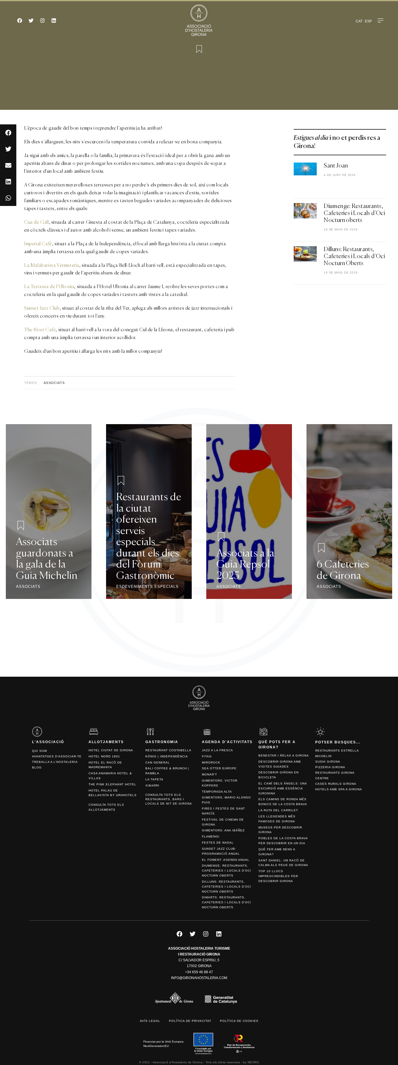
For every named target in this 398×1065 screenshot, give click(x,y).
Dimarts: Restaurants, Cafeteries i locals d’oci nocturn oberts (226, 902)
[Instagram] (42, 20)
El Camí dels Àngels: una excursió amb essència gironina (282, 788)
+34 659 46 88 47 (199, 972)
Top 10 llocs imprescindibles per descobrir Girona (278, 876)
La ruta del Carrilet (278, 810)
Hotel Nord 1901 (104, 756)
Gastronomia (161, 742)
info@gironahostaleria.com (199, 978)
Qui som (39, 750)
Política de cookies (239, 1020)
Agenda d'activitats (227, 742)
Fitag (207, 756)
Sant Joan (336, 166)
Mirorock (211, 762)
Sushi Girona (327, 761)
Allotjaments (106, 742)
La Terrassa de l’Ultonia (49, 287)
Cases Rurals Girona (335, 783)
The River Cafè (40, 330)
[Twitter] (31, 20)
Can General (157, 762)
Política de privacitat (190, 1020)
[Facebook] (19, 20)
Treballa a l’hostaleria (55, 762)
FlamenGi (210, 836)
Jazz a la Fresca (217, 750)
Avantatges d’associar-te (57, 756)
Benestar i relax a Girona (283, 755)
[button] (8, 132)
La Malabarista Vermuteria (51, 265)
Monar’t (209, 774)
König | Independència (166, 756)
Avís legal (150, 1020)
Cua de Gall (36, 222)
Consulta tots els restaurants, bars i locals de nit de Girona (168, 799)
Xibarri (152, 785)
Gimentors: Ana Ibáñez (223, 830)
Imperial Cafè (38, 244)
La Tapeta (154, 779)
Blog (37, 767)
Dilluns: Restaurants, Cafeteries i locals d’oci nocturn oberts (226, 886)
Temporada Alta (217, 791)
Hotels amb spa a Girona (338, 789)
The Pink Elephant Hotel (112, 784)
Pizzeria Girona (330, 767)
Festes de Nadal (218, 842)
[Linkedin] (54, 20)
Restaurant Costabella (168, 750)
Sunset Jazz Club (42, 308)
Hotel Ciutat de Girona (111, 750)
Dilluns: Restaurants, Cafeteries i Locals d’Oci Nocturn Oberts (354, 257)
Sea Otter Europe (219, 768)
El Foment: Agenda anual (225, 859)
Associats (54, 383)
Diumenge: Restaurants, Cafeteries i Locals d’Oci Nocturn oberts (354, 213)
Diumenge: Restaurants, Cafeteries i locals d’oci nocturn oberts (226, 870)
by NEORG (251, 1062)
